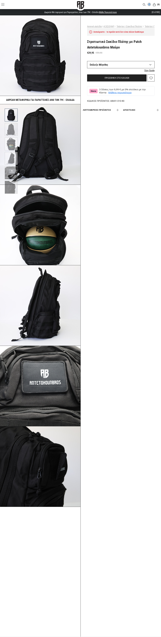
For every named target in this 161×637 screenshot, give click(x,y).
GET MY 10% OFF (49, 336)
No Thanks (49, 348)
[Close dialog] (138, 284)
